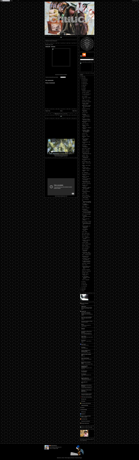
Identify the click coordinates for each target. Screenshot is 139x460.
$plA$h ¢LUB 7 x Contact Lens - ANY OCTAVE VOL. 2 (86, 106)
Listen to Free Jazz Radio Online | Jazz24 (86, 416)
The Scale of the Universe (86, 403)
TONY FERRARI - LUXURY (85, 230)
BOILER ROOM (84, 409)
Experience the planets (85, 421)
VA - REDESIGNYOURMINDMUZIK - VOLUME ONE (86, 201)
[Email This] (61, 77)
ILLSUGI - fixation (85, 242)
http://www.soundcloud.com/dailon (61, 74)
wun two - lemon (85, 112)
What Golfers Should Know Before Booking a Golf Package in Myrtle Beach (86, 308)
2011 (82, 289)
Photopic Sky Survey (85, 423)
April (83, 281)
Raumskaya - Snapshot (86, 263)
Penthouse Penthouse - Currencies (86, 192)
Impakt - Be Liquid (85, 123)
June (83, 88)
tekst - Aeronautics (85, 248)
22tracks (82, 407)
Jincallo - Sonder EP (85, 195)
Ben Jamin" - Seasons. (86, 234)
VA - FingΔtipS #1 (85, 172)
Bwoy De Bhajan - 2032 (86, 161)
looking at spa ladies (84, 322)
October (83, 82)
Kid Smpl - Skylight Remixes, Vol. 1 (85, 103)
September (84, 83)
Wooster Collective (84, 303)
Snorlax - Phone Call (85, 151)
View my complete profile (53, 448)
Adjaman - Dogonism (85, 149)
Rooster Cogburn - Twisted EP (85, 250)
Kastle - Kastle (84, 231)
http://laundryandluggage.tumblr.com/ (61, 155)
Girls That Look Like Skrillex (86, 317)
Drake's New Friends (85, 358)
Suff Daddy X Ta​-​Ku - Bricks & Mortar (85, 257)
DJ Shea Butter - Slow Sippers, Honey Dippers (86, 253)
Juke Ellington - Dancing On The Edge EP (86, 259)
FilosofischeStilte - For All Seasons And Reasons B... (86, 223)
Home (61, 110)
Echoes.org (83, 411)
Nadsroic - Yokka (85, 155)
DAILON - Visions (85, 245)
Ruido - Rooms (84, 264)
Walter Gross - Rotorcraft (86, 271)
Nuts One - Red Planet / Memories (86, 174)
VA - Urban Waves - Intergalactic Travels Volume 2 (86, 277)
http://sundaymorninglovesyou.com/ (61, 196)
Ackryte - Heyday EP (85, 279)
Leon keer (82, 304)
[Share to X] (63, 77)
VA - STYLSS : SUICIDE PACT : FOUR (86, 197)
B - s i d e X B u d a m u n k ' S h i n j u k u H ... (86, 94)
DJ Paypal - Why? (85, 272)
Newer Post (47, 110)
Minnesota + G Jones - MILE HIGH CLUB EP (86, 119)
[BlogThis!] (62, 77)
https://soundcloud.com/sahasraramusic (61, 154)
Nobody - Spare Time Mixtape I (85, 219)
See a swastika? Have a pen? (86, 352)
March (83, 283)
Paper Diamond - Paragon (86, 221)
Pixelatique (83, 347)
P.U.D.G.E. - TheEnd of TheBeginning (86, 240)
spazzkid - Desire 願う (86, 100)
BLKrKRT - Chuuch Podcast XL (85, 274)
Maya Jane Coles (84, 391)
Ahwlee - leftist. (84, 193)
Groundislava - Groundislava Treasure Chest (86, 216)
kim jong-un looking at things (86, 321)
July (83, 86)
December (84, 79)
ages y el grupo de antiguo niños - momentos (85, 139)
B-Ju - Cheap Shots (85, 199)
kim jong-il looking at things (86, 393)
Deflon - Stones (84, 189)
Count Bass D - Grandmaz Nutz (85, 210)
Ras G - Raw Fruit (85, 236)
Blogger (80, 457)
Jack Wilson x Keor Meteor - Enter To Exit (86, 168)
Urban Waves (83, 336)
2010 (82, 290)
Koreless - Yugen (85, 134)
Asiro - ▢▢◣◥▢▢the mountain (86, 238)
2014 (82, 76)
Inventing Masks (84, 371)
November (84, 80)
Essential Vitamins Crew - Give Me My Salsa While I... (86, 267)
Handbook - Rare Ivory (86, 108)
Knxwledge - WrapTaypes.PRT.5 (85, 115)
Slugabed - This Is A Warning (85, 126)
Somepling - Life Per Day (86, 183)
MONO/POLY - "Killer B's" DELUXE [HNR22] (86, 188)
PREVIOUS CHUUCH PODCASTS (51, 40)
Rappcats (83, 328)
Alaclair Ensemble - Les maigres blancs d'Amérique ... (86, 227)
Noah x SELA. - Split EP (86, 148)
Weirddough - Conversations (85, 146)
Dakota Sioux (85, 440)
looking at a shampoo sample (86, 394)
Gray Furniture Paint (84, 348)
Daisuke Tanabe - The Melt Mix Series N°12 (86, 182)
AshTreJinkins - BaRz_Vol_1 (84, 111)
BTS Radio (83, 401)
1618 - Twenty (84, 206)
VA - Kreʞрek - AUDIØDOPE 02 (85, 204)
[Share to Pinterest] (65, 77)
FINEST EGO (83, 306)
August (83, 85)
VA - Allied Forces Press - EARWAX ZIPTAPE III (86, 261)
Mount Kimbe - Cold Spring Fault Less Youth (86, 153)
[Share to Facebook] (64, 77)
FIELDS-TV (83, 413)
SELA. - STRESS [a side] (86, 254)
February (84, 284)
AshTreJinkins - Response (86, 101)
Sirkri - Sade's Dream (85, 233)
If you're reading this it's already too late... (85, 351)
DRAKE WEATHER (84, 405)
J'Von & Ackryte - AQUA (86, 144)
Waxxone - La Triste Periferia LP (85, 177)
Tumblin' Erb (83, 311)
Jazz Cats (83, 329)
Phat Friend (83, 344)
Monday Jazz (83, 399)
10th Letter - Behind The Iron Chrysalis (86, 179)
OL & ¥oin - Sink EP (85, 92)
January (83, 286)
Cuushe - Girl (84, 133)
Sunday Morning (54, 445)
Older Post (74, 110)
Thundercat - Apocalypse (86, 90)
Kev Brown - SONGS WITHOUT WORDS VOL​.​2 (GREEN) (86, 131)
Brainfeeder (83, 340)
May (83, 89)
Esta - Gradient (84, 96)
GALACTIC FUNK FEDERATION (84, 366)
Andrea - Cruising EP (85, 207)
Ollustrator (73, 457)
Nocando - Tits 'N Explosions (85, 185)
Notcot (82, 324)
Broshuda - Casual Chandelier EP (85, 157)
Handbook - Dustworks (86, 269)
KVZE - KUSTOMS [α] (86, 246)
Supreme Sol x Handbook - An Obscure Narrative (86, 212)
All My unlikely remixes (85, 345)
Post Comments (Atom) (63, 113)
